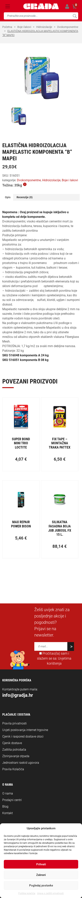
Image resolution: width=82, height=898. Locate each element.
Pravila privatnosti (14, 723)
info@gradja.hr (17, 695)
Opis (7, 197)
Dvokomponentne (67, 26)
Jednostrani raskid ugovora (20, 762)
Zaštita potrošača (14, 749)
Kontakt (7, 813)
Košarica (74, 6)
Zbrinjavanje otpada (15, 756)
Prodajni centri (12, 800)
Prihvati (41, 864)
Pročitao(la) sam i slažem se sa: (54, 659)
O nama (7, 793)
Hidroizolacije (44, 26)
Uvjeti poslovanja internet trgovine (25, 730)
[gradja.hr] (41, 6)
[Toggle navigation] (7, 6)
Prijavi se (67, 6)
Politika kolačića (26, 893)
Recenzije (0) (25, 197)
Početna (7, 26)
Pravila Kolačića (13, 769)
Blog (5, 806)
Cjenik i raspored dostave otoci (22, 736)
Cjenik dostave (12, 743)
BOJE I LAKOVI (24, 26)
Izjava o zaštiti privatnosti (50, 893)
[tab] (7, 197)
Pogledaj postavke (41, 885)
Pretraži (74, 15)
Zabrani (41, 875)
